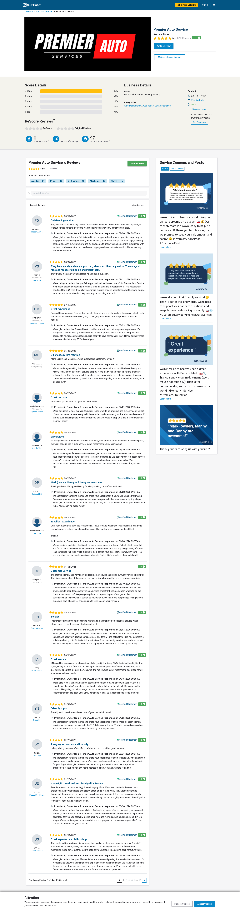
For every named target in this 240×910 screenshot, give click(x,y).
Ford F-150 (37, 280)
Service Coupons (177, 169)
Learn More (165, 247)
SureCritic (29, 11)
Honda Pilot (37, 448)
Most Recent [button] (138, 205)
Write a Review (164, 46)
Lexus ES (36, 720)
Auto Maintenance (44, 11)
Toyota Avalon (37, 628)
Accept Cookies (204, 904)
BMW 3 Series (37, 671)
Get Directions (199, 122)
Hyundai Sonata (37, 412)
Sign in (205, 5)
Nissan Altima (36, 232)
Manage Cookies (182, 904)
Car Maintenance (163, 105)
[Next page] (144, 880)
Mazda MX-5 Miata (36, 795)
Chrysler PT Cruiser (37, 323)
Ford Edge (37, 756)
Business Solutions (187, 5)
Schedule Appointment (170, 57)
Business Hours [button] (199, 109)
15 (140, 880)
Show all (165, 169)
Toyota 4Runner (37, 851)
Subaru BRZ (37, 494)
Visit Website (197, 100)
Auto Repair (148, 105)
